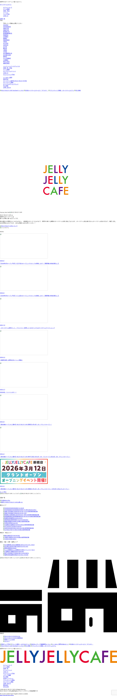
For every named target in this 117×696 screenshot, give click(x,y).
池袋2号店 (6, 30)
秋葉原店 (5, 35)
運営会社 (5, 685)
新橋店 (5, 38)
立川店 (5, 46)
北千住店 (5, 43)
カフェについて (7, 665)
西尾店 (5, 56)
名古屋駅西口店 (7, 53)
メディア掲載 (7, 675)
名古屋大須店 (7, 55)
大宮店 (5, 51)
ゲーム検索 (6, 667)
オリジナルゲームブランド (10, 84)
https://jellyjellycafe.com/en (7, 695)
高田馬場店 (6, 40)
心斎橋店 (5, 60)
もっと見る (3, 492)
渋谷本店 (5, 25)
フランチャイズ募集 (9, 680)
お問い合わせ (7, 87)
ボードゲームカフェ (5, 4)
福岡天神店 (6, 63)
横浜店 (5, 48)
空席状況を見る (5, 500)
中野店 (5, 41)
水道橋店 (5, 36)
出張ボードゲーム (8, 678)
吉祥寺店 (5, 45)
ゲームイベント (7, 670)
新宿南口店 (6, 31)
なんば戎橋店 (7, 58)
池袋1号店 (6, 28)
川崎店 (5, 50)
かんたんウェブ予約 (9, 673)
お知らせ (5, 672)
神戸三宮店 (6, 61)
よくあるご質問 (7, 77)
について (15, 226)
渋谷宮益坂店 (7, 26)
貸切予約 (5, 79)
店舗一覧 (5, 668)
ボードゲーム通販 (8, 82)
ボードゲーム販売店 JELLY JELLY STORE (15, 81)
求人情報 (5, 86)
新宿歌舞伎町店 (7, 33)
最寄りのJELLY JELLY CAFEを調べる (12, 502)
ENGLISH (6, 686)
